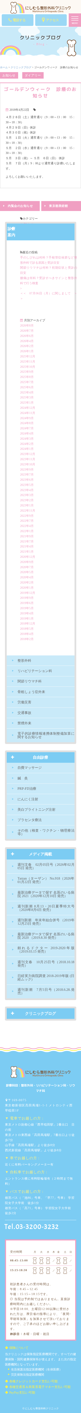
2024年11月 (27, 413)
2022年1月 (27, 531)
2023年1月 (27, 505)
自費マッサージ (29, 767)
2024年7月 (27, 428)
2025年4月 (27, 392)
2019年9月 (27, 597)
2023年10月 (27, 464)
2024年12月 (27, 407)
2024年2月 (27, 444)
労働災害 (24, 702)
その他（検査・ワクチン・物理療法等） (46, 832)
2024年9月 (27, 418)
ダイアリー (33, 75)
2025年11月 (27, 361)
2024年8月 (27, 423)
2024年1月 (27, 448)
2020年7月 (27, 567)
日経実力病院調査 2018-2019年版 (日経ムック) (46, 977)
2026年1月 (27, 351)
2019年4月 (27, 613)
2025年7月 (27, 382)
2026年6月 (27, 336)
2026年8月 (27, 325)
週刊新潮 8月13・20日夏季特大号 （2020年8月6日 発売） (46, 908)
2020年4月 (27, 577)
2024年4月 (27, 433)
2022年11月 (27, 510)
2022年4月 (27, 526)
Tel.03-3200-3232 (31, 1226)
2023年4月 (27, 490)
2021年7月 (27, 541)
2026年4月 (27, 341)
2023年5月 (27, 485)
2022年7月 (27, 520)
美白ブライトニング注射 (36, 809)
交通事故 (24, 713)
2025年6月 (27, 387)
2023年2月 (27, 500)
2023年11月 (27, 459)
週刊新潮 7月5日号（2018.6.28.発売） (46, 991)
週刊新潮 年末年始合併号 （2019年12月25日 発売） (46, 921)
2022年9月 (27, 515)
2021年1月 (27, 551)
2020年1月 (27, 587)
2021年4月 (27, 546)
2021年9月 (27, 536)
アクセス (52, 20)
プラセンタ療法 (29, 820)
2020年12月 (27, 556)
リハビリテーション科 (34, 671)
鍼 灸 (22, 778)
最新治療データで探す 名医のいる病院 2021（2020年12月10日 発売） (46, 894)
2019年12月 (27, 593)
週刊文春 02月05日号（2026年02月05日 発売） (46, 866)
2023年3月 (27, 495)
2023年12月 (27, 454)
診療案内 (11, 232)
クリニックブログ (21, 67)
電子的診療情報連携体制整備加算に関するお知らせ (46, 735)
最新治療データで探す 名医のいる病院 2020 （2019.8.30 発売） (46, 935)
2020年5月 (27, 572)
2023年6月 (27, 479)
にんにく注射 (27, 799)
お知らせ (8, 75)
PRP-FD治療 (26, 788)
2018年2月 (27, 639)
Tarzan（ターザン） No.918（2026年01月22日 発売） (46, 880)
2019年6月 (27, 603)
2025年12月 (27, 356)
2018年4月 (27, 634)
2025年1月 (27, 402)
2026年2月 (27, 346)
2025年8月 (27, 377)
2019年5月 (27, 608)
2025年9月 (27, 371)
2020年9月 (27, 562)
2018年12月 (27, 623)
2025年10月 (27, 366)
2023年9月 (27, 469)
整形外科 (24, 660)
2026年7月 (27, 330)
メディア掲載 (40, 854)
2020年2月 (27, 582)
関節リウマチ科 (29, 681)
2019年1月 (27, 618)
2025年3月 (27, 397)
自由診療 (40, 757)
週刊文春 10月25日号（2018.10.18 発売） (46, 963)
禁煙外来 (24, 723)
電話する (19, 20)
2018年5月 (27, 628)
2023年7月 (27, 474)
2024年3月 (27, 438)
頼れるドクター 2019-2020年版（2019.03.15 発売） (46, 949)
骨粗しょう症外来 (31, 692)
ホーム (4, 67)
